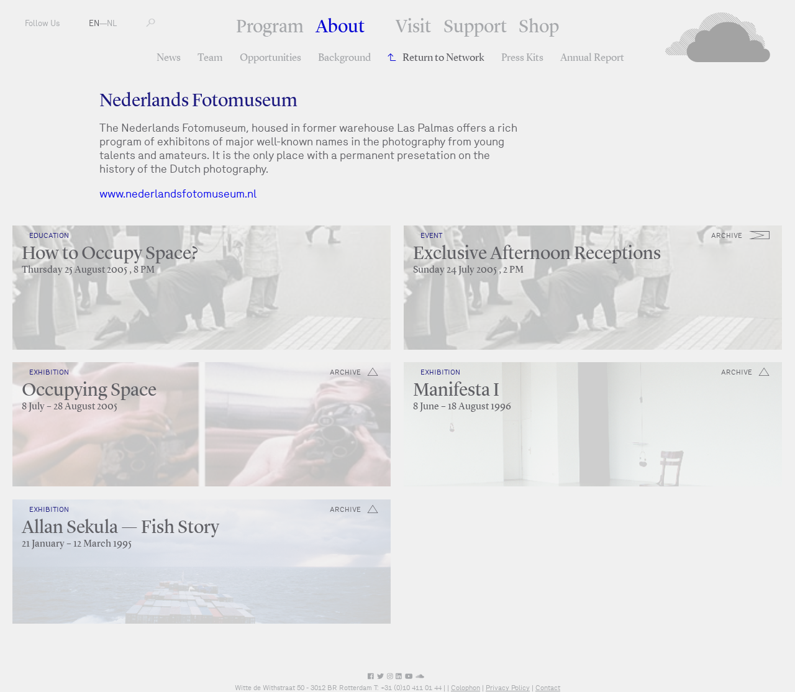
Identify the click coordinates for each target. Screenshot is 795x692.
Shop (539, 27)
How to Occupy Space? (110, 254)
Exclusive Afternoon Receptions (537, 254)
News (169, 58)
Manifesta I (456, 390)
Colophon (465, 687)
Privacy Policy (508, 687)
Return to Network (443, 58)
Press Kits (522, 58)
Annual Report (592, 58)
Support (475, 27)
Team (210, 58)
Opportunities (270, 58)
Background (344, 58)
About (340, 27)
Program (270, 27)
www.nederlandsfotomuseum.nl (178, 193)
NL (112, 23)
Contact (547, 687)
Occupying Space (89, 390)
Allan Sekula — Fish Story (120, 528)
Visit (413, 27)
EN (94, 23)
